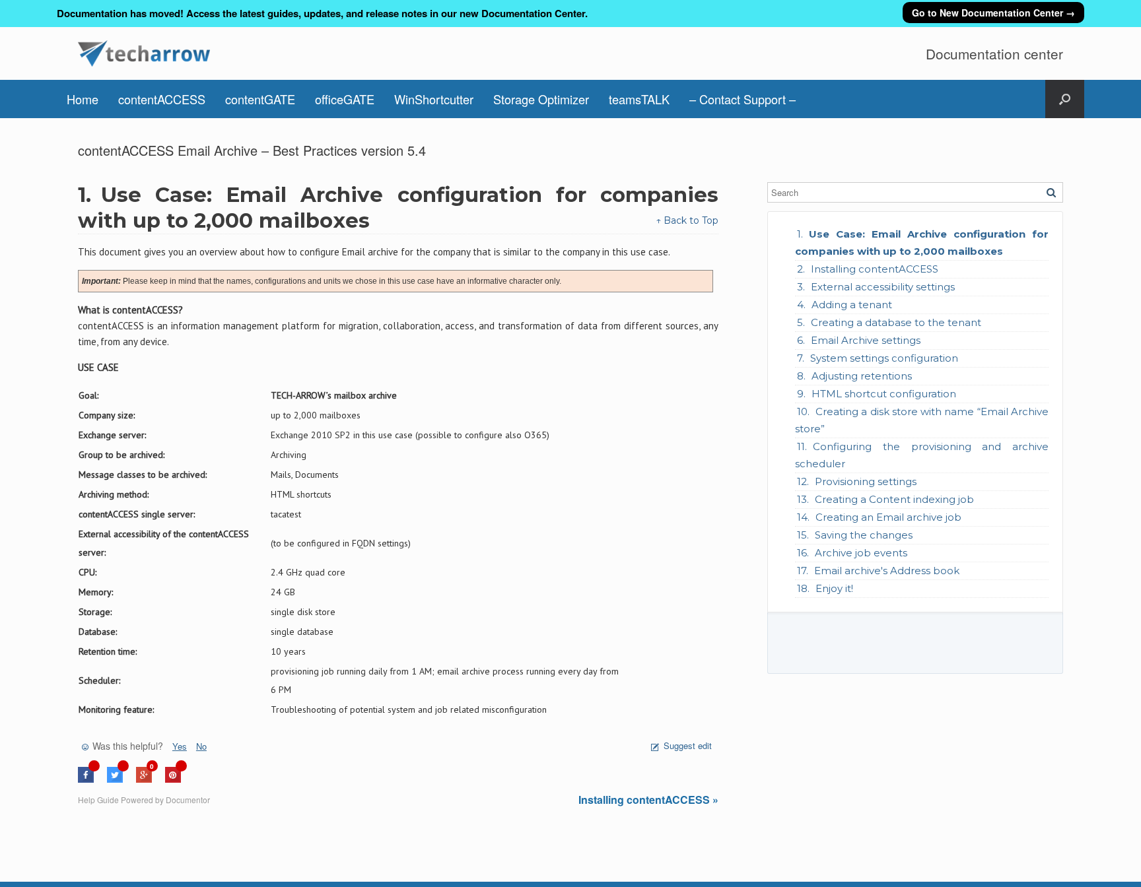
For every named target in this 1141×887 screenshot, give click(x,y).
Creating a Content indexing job (894, 499)
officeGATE (344, 99)
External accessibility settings (883, 286)
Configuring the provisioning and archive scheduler (922, 455)
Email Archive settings (865, 340)
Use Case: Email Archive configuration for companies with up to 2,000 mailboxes (922, 242)
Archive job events (861, 552)
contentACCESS (161, 99)
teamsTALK (639, 99)
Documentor (188, 799)
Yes (179, 746)
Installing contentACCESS (874, 269)
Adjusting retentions (862, 376)
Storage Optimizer (541, 99)
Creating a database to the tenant (896, 322)
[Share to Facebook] (86, 779)
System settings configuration (884, 358)
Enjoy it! (834, 588)
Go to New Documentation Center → (993, 12)
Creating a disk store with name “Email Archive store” (922, 420)
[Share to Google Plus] (144, 779)
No (201, 746)
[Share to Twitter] (115, 779)
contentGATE (260, 99)
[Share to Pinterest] (173, 779)
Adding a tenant (852, 304)
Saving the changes (864, 535)
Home (82, 99)
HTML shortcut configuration (884, 393)
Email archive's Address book (886, 570)
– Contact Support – (742, 99)
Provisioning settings (865, 481)
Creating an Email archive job (888, 517)
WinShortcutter (433, 99)
